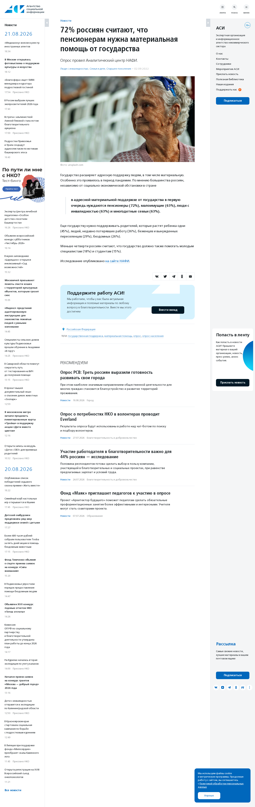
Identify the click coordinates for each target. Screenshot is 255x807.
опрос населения (153, 336)
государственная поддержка (85, 336)
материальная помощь (118, 336)
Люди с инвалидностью (74, 68)
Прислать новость (227, 74)
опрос (137, 336)
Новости (65, 20)
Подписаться (233, 101)
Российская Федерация (81, 329)
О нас (219, 53)
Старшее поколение (118, 68)
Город (90, 400)
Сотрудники (223, 63)
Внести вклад (168, 310)
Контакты (222, 58)
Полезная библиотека (230, 79)
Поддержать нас (226, 89)
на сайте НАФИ (117, 261)
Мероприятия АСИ (227, 68)
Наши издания (225, 84)
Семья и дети (97, 68)
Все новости (12, 790)
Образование (95, 516)
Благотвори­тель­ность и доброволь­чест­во (112, 437)
